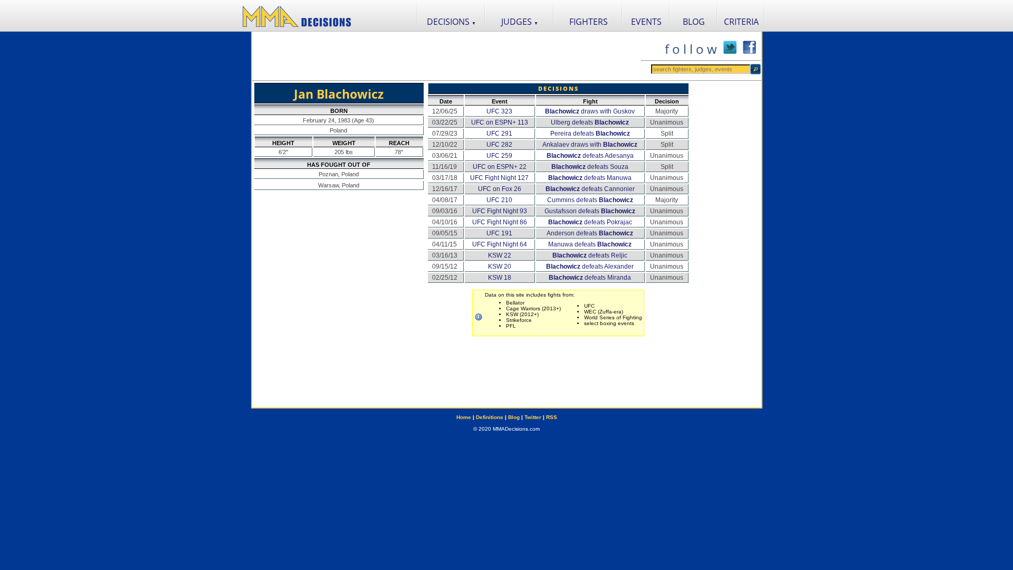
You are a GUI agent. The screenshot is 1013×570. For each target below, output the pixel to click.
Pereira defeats (590, 133)
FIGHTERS (588, 21)
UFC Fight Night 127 (499, 178)
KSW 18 (499, 277)
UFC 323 (499, 111)
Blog (514, 417)
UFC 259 (499, 155)
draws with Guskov (590, 111)
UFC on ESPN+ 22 (500, 166)
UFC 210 (499, 200)
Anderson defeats (590, 233)
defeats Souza (589, 166)
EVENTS (646, 21)
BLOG (694, 21)
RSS (551, 417)
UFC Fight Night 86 (499, 222)
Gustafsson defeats (589, 211)
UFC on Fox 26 (499, 189)
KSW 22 (499, 255)
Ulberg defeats (590, 122)
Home (463, 417)
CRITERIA (741, 21)
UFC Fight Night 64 (499, 244)
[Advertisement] (446, 56)
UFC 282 (499, 144)
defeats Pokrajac (590, 222)
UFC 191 (499, 233)
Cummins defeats (590, 200)
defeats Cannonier (590, 189)
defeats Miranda (590, 277)
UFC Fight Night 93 (499, 211)
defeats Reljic (589, 255)
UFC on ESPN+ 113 (499, 122)
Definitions (489, 417)
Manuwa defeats (590, 244)
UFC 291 (499, 133)
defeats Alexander (590, 266)
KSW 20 (499, 266)
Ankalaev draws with (589, 144)
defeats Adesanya (590, 155)
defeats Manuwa (590, 178)
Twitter (532, 417)
